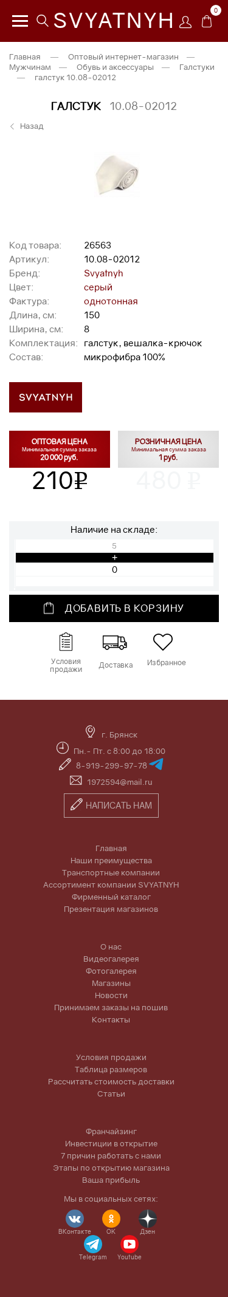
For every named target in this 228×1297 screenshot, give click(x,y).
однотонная (111, 300)
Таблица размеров (111, 1069)
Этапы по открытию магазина (111, 1167)
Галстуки (197, 67)
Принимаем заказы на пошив (111, 1007)
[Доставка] (114, 642)
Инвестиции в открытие (111, 1143)
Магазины (111, 983)
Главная (25, 56)
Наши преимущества (111, 860)
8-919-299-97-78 (112, 765)
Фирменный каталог (111, 897)
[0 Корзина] (207, 24)
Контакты (111, 1019)
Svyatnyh (103, 272)
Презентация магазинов (111, 909)
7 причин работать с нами (111, 1155)
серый (98, 286)
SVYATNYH (114, 20)
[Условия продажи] (66, 642)
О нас (111, 946)
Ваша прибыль (111, 1180)
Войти (188, 25)
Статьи (111, 1093)
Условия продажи (111, 1057)
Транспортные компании (111, 872)
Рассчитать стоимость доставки (111, 1081)
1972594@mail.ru (120, 782)
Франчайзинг (111, 1131)
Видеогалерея (111, 958)
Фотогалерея (111, 971)
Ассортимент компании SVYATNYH (111, 884)
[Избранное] (163, 642)
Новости (111, 995)
